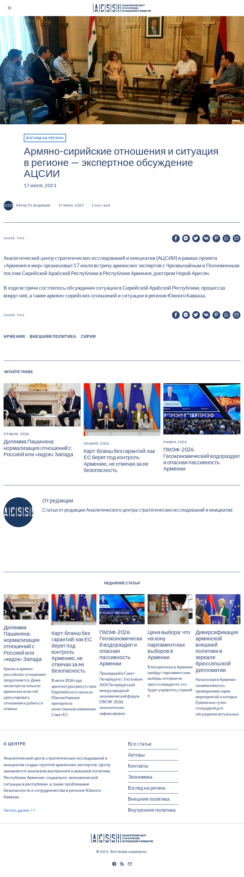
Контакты (138, 766)
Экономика (140, 777)
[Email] (236, 238)
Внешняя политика (149, 799)
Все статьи (139, 743)
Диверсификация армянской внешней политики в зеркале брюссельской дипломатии (216, 651)
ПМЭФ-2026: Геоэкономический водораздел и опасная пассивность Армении (201, 458)
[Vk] (206, 238)
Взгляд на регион (45, 138)
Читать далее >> (20, 810)
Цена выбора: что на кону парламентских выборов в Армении (169, 644)
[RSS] (122, 863)
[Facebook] (176, 238)
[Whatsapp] (226, 238)
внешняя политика (53, 336)
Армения (14, 336)
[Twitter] (196, 238)
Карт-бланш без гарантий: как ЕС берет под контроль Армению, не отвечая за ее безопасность (119, 460)
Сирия (88, 336)
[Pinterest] (216, 238)
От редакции (39, 205)
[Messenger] (186, 238)
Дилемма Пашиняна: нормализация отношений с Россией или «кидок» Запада (38, 447)
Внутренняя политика (152, 810)
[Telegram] (114, 863)
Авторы (136, 755)
